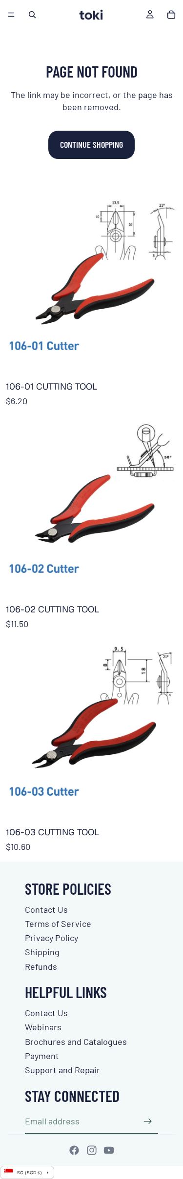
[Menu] (11, 14)
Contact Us (46, 909)
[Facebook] (74, 1150)
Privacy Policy (51, 937)
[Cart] (171, 14)
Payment (42, 1055)
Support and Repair (62, 1069)
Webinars (43, 1027)
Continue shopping (91, 144)
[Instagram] (92, 1150)
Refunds (41, 966)
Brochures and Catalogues (76, 1041)
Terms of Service (58, 923)
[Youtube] (109, 1150)
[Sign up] (148, 1121)
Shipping (42, 951)
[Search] (32, 14)
